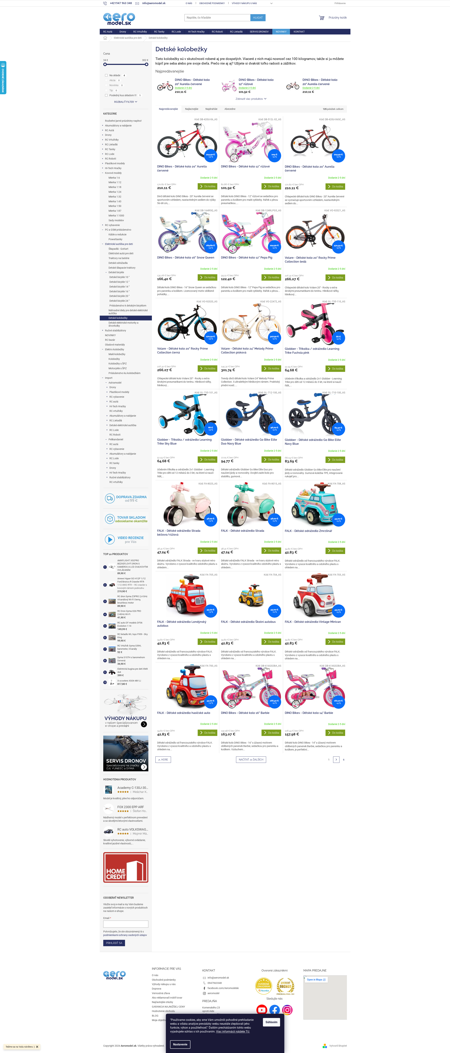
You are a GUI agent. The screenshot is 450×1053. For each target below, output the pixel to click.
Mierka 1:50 (115, 206)
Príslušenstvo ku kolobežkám (124, 373)
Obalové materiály (115, 344)
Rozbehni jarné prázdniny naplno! (123, 120)
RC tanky (114, 463)
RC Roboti (110, 158)
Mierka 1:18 (115, 187)
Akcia (114, 80)
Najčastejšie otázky (162, 1002)
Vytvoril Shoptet (338, 1045)
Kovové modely (113, 173)
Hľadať (258, 17)
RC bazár (110, 339)
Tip (113, 90)
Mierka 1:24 (115, 191)
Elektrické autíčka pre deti (119, 244)
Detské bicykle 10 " (119, 277)
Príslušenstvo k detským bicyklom (127, 305)
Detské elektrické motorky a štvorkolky (123, 324)
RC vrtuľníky (116, 411)
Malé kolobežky (117, 354)
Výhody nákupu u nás (244, 3)
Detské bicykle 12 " (119, 281)
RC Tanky (110, 149)
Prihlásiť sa (114, 943)
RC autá (113, 401)
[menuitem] (108, 31)
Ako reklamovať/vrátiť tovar (167, 997)
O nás (189, 3)
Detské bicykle (116, 272)
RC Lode (109, 154)
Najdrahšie (211, 109)
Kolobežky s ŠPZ (118, 363)
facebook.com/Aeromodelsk (223, 988)
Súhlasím (271, 1022)
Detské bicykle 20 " (119, 296)
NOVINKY (110, 335)
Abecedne (230, 109)
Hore (164, 759)
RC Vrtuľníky (112, 139)
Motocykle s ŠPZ (118, 368)
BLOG (155, 1015)
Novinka (116, 85)
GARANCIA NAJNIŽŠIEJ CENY (168, 1006)
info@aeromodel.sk (218, 977)
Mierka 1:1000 (116, 215)
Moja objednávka (161, 1020)
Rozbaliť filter (124, 101)
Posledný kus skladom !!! (125, 95)
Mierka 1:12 (115, 182)
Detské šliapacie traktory (122, 267)
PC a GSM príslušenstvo (118, 229)
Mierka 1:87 (115, 210)
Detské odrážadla (118, 263)
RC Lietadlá (111, 144)
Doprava (156, 988)
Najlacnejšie (191, 109)
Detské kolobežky (118, 318)
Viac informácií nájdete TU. (233, 1031)
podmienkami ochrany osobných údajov (125, 935)
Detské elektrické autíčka (122, 425)
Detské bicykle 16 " (119, 291)
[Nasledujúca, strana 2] (336, 759)
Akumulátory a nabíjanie (118, 125)
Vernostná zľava (161, 993)
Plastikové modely (115, 163)
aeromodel (213, 993)
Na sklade (117, 75)
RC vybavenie (112, 225)
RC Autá (109, 130)
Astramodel (115, 382)
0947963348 (215, 983)
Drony (108, 135)
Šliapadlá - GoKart (118, 248)
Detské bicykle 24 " (119, 300)
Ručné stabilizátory (115, 330)
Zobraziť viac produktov (249, 98)
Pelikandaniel (116, 439)
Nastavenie (180, 1044)
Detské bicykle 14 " (119, 286)
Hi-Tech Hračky (113, 168)
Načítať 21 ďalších (251, 759)
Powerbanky (115, 239)
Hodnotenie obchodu (163, 1011)
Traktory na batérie (119, 258)
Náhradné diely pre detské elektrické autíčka (128, 312)
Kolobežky (114, 359)
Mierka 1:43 (115, 201)
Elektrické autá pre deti (121, 253)
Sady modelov (116, 220)
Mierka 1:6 (114, 177)
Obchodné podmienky (212, 3)
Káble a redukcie (117, 234)
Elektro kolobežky (114, 349)
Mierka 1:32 (115, 196)
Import (108, 377)
